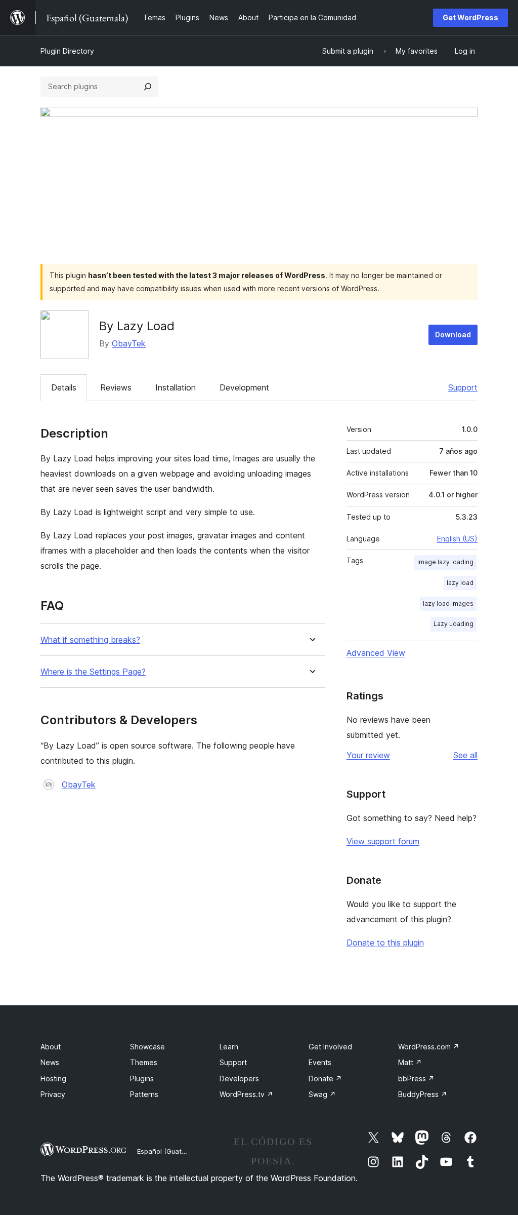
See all (465, 755)
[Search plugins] (148, 86)
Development (244, 387)
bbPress (416, 1078)
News (49, 1062)
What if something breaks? (90, 640)
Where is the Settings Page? (93, 672)
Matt (410, 1062)
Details (63, 387)
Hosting (53, 1078)
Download (453, 334)
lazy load (460, 582)
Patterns (144, 1094)
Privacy (52, 1094)
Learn (229, 1046)
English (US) (457, 538)
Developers (239, 1078)
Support (463, 387)
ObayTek (129, 343)
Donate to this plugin (385, 942)
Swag (322, 1094)
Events (320, 1062)
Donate (325, 1078)
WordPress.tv (246, 1094)
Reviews (116, 387)
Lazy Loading (453, 624)
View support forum (383, 841)
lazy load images (448, 603)
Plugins (142, 1078)
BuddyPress (422, 1094)
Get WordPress (470, 17)
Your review (368, 755)
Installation (175, 387)
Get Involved (330, 1046)
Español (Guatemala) (170, 1151)
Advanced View (376, 653)
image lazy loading (445, 562)
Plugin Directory (67, 51)
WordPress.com (428, 1046)
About (50, 1046)
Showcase (147, 1046)
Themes (143, 1062)
